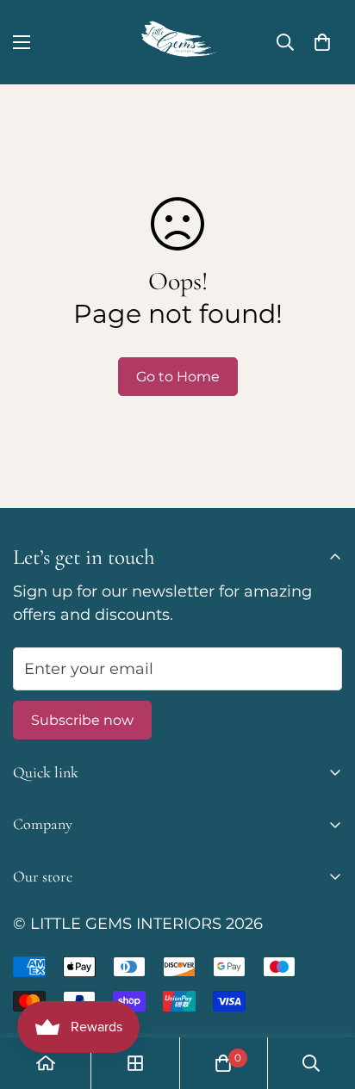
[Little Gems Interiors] (177, 42)
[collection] (135, 1063)
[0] (322, 42)
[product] (45, 1063)
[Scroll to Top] (324, 998)
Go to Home (178, 376)
